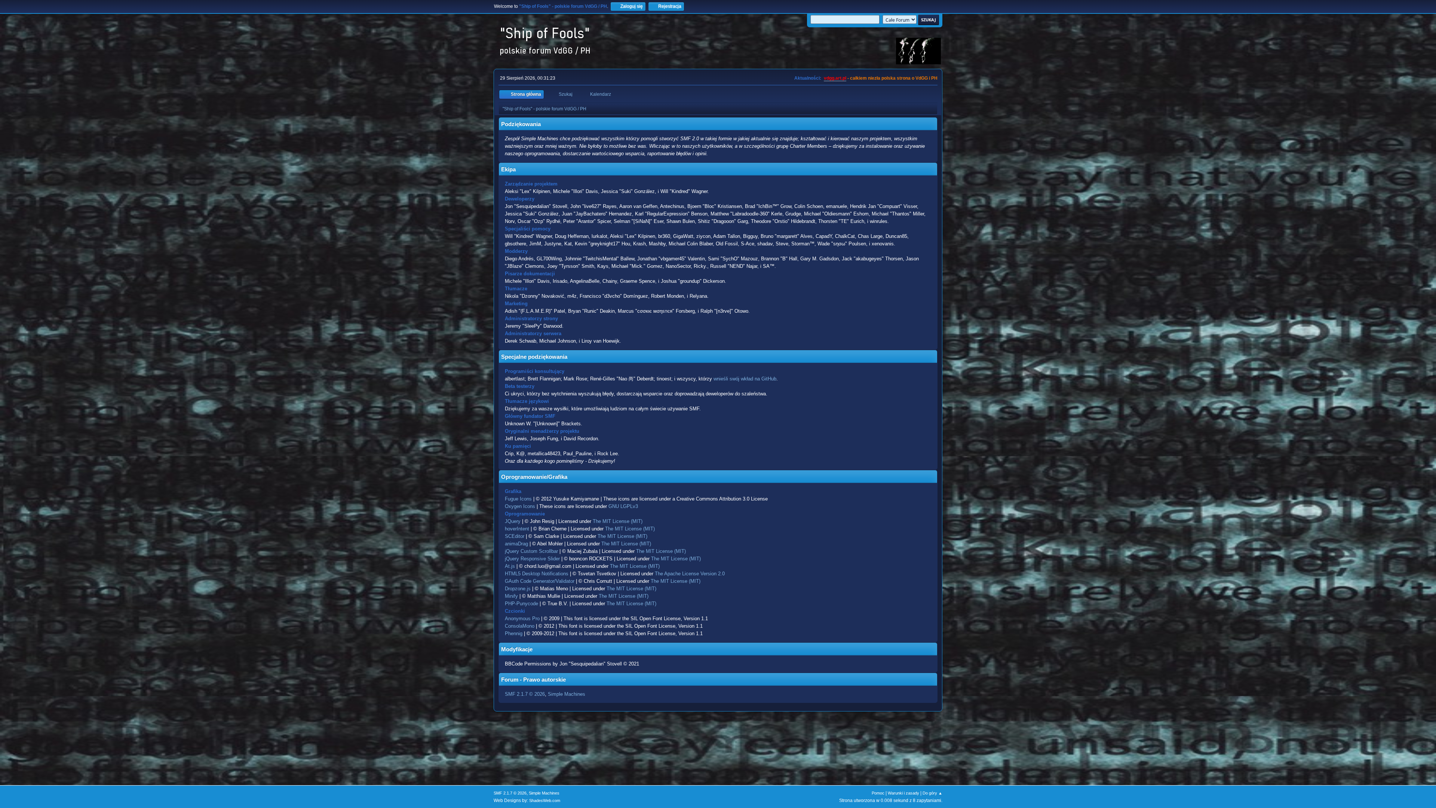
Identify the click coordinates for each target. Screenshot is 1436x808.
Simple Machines (566, 694)
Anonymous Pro (522, 618)
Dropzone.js (518, 588)
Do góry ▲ (932, 793)
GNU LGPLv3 (623, 506)
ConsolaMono (519, 626)
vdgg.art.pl (835, 78)
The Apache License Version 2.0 (690, 573)
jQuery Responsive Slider (532, 558)
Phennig (513, 633)
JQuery (513, 521)
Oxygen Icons (520, 506)
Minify (511, 596)
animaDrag (516, 544)
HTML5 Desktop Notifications (536, 573)
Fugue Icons (518, 499)
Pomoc (878, 793)
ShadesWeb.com (544, 800)
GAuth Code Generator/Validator (539, 581)
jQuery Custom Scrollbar (531, 551)
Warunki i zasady (903, 793)
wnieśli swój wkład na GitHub (745, 379)
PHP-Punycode (521, 603)
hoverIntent (517, 529)
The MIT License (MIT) (617, 521)
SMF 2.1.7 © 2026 (525, 694)
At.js (510, 566)
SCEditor (514, 536)
